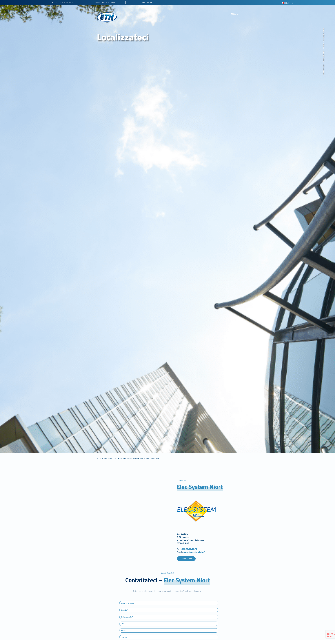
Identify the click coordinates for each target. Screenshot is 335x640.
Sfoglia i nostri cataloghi (324, 38)
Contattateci (324, 70)
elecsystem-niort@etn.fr (194, 552)
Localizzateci (324, 56)
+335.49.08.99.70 (189, 548)
